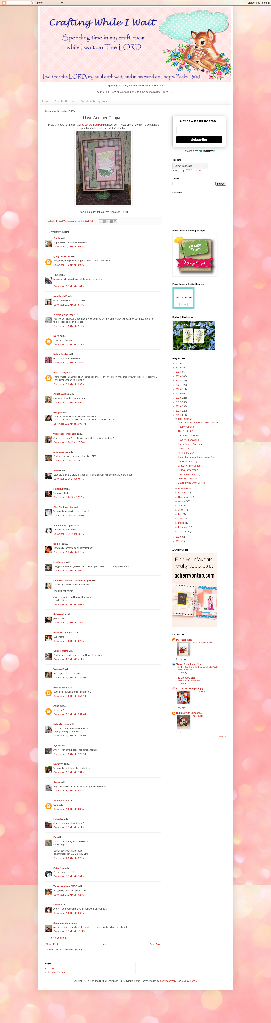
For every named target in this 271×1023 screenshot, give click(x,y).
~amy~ (57, 412)
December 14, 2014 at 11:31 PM (69, 931)
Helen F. (57, 819)
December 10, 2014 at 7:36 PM (68, 362)
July (180, 505)
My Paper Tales (184, 640)
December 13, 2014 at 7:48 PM (68, 790)
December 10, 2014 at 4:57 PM (68, 305)
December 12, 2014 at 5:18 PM (68, 622)
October (182, 492)
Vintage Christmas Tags (190, 465)
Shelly (56, 238)
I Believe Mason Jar (188, 478)
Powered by (190, 150)
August (182, 501)
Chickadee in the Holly (189, 474)
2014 (178, 415)
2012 (178, 541)
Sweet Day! (183, 448)
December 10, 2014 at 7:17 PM (68, 344)
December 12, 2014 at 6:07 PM (68, 641)
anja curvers (60, 452)
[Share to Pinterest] (115, 221)
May (180, 514)
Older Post (155, 944)
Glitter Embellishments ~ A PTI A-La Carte (198, 422)
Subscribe (199, 139)
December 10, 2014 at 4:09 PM (68, 265)
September (184, 497)
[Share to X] (108, 221)
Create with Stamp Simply (189, 688)
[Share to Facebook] (111, 221)
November (183, 488)
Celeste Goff (60, 651)
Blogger (193, 981)
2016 (178, 406)
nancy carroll (60, 687)
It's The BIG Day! (186, 453)
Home (45, 101)
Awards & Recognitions (94, 101)
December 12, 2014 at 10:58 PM (69, 696)
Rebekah (58, 489)
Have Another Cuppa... (189, 440)
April (180, 518)
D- (54, 837)
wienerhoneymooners (64, 434)
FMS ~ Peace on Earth (202, 642)
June (181, 510)
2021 (178, 385)
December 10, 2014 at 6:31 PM (68, 326)
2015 (178, 411)
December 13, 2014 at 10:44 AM (69, 735)
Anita (56, 706)
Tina (55, 275)
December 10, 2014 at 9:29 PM (68, 384)
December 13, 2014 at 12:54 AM (69, 714)
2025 (178, 367)
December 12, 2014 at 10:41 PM (69, 677)
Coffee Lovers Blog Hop (90, 124)
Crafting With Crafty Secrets (191, 483)
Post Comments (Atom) (70, 949)
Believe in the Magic (188, 470)
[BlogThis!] (104, 221)
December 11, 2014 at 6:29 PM (68, 534)
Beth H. (57, 543)
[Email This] (101, 221)
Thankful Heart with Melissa (188, 680)
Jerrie (56, 470)
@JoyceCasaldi (61, 256)
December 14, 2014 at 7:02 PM (68, 895)
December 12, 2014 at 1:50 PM (68, 570)
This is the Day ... (199, 691)
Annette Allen (60, 394)
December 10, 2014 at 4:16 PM (68, 286)
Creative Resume (65, 101)
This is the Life (198, 716)
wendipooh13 (60, 296)
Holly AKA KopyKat (63, 632)
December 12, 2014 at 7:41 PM (68, 659)
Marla (56, 336)
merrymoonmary (168, 981)
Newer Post (52, 944)
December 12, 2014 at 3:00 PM (68, 604)
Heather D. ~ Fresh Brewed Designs (72, 580)
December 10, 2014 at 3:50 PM (68, 246)
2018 (178, 398)
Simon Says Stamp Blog (188, 664)
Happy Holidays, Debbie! (66, 731)
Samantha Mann (61, 923)
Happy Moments (186, 427)
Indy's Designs (61, 724)
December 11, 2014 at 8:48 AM (68, 479)
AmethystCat (60, 800)
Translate (197, 170)
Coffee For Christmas (188, 435)
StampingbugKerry (63, 314)
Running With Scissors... (189, 713)
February (183, 527)
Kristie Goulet (60, 354)
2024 (178, 372)
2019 (178, 393)
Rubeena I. (59, 614)
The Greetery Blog (185, 678)
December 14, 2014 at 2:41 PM (68, 827)
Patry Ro (58, 868)
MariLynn (58, 764)
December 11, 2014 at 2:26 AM (68, 460)
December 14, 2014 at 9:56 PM (68, 913)
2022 (178, 380)
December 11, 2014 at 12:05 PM (69, 515)
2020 (178, 389)
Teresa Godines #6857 (65, 886)
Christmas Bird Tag (187, 461)
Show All (222, 736)
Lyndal (56, 904)
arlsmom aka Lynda (63, 525)
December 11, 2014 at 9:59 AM (68, 497)
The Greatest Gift (186, 431)
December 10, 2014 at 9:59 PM (68, 402)
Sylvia (56, 745)
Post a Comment (58, 938)
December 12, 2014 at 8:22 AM (68, 552)
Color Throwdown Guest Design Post (196, 457)
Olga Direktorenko (63, 507)
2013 (178, 537)
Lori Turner (59, 562)
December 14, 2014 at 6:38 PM (68, 876)
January (182, 531)
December (183, 419)
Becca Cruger (60, 372)
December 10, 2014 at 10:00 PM (69, 424)
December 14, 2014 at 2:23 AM (68, 809)
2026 (178, 363)
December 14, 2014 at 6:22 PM (68, 858)
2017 (178, 402)
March (181, 523)
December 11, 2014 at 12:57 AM (69, 442)
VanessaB (58, 669)
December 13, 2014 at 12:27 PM (69, 754)
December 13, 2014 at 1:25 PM (68, 772)
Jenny (56, 782)
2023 (178, 376)
